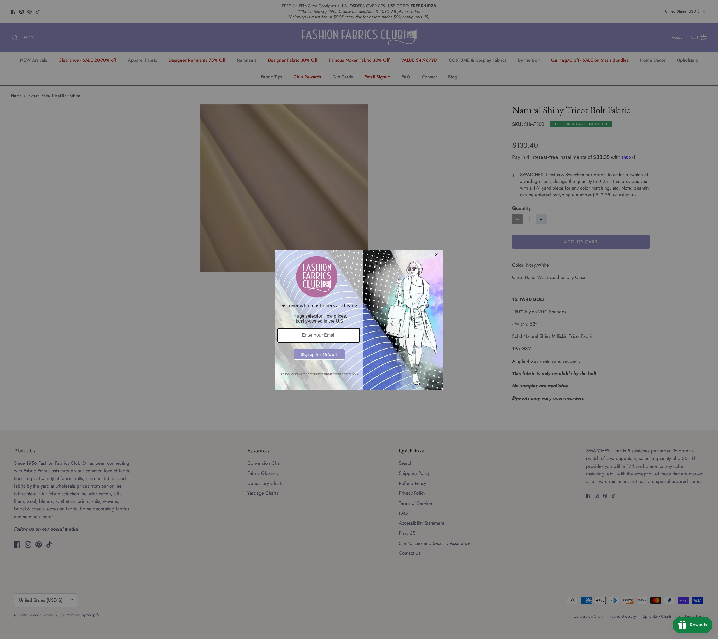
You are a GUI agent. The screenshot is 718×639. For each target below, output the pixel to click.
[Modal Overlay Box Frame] (359, 320)
